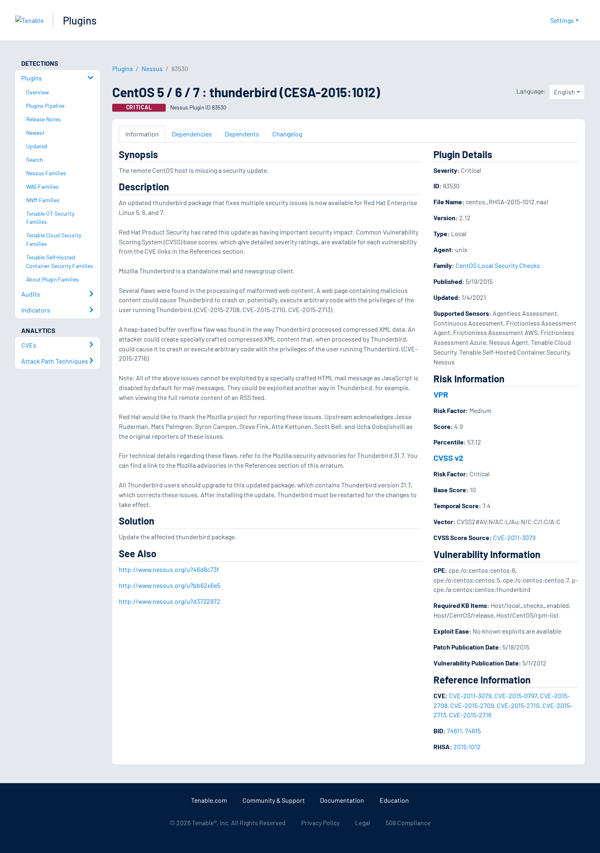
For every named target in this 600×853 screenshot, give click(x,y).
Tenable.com (209, 800)
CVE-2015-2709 (472, 705)
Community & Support (273, 800)
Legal (362, 822)
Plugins (80, 20)
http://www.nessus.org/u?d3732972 (169, 601)
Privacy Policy (320, 822)
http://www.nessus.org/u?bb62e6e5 (169, 585)
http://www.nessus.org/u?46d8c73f (169, 569)
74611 (454, 731)
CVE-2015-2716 (470, 715)
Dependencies (192, 134)
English (564, 92)
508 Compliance (408, 822)
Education (394, 800)
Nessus (152, 68)
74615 (473, 731)
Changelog (287, 134)
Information (142, 134)
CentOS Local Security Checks (498, 265)
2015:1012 (467, 746)
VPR (440, 394)
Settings (562, 20)
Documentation (342, 800)
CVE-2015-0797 (515, 695)
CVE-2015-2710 (518, 705)
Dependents (242, 134)
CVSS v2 (448, 457)
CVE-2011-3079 (514, 537)
